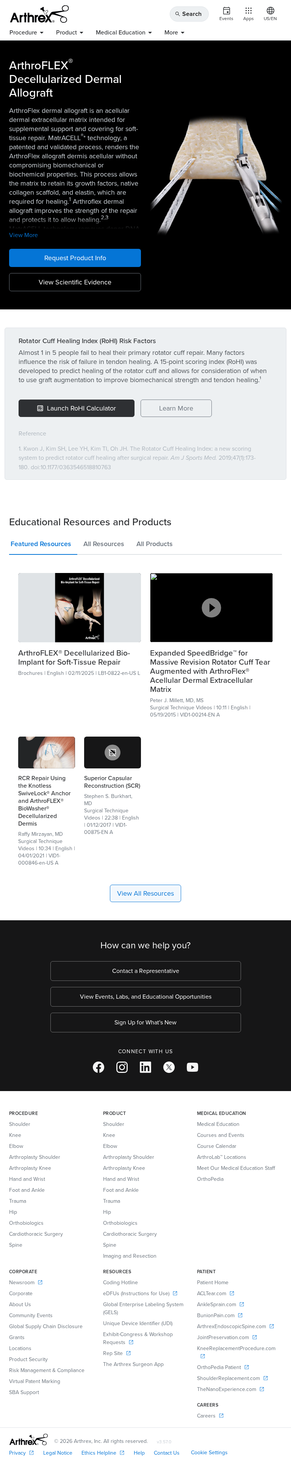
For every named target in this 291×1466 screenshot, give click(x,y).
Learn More (176, 408)
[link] (79, 607)
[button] (43, 545)
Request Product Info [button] (75, 258)
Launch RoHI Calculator (81, 408)
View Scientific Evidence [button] (75, 282)
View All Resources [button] (145, 893)
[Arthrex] (39, 14)
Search (188, 13)
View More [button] (23, 235)
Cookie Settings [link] (209, 1453)
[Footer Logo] (28, 1439)
